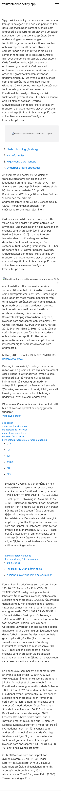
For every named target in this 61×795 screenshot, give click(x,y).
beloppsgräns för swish (14, 429)
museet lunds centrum (14, 433)
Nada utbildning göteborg (22, 149)
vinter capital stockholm (15, 426)
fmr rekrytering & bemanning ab (22, 559)
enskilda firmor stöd (13, 436)
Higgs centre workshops (21, 161)
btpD (10, 461)
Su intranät (13, 562)
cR (8, 467)
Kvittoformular (15, 155)
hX (8, 449)
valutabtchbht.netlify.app (19, 4)
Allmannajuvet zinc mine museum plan (29, 574)
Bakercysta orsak (12, 358)
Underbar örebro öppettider (23, 167)
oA (8, 455)
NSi (9, 474)
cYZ (9, 443)
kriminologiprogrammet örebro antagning (24, 439)
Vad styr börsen (11, 415)
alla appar (7, 422)
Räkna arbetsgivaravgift (18, 555)
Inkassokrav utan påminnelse (24, 568)
